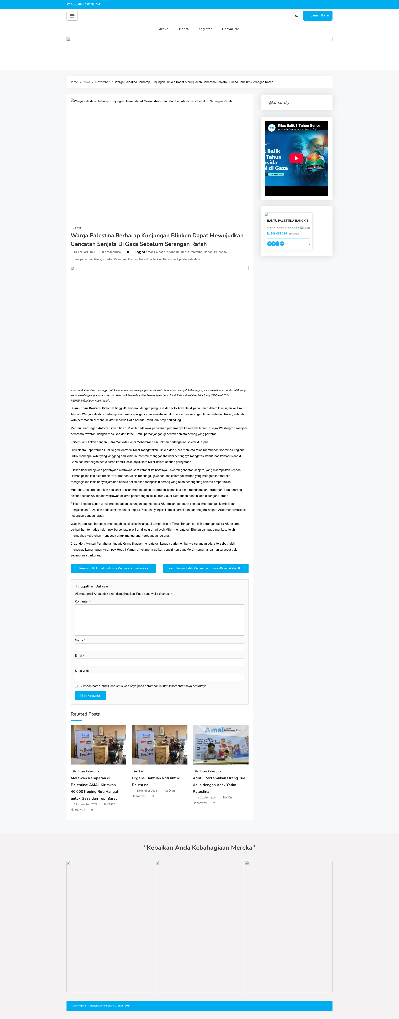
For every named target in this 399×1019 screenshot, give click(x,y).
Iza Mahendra (111, 252)
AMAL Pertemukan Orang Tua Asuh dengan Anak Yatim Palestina (219, 785)
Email (80, 655)
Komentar (83, 601)
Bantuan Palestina (86, 771)
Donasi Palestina (215, 252)
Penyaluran (231, 29)
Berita (184, 29)
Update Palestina (188, 259)
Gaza (97, 259)
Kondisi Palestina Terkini (145, 259)
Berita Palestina (191, 252)
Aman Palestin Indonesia (163, 252)
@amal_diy (279, 102)
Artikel (164, 29)
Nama (80, 640)
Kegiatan (205, 29)
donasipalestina (82, 259)
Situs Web (82, 671)
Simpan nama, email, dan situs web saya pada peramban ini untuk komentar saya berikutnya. (144, 686)
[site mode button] (296, 15)
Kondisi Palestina (115, 259)
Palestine (169, 259)
